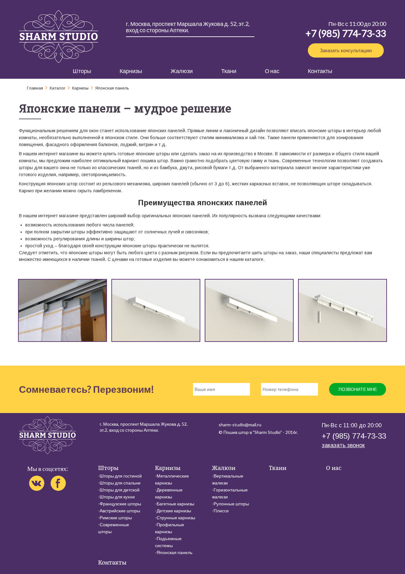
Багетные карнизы (175, 503)
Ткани (228, 70)
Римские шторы (116, 517)
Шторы (82, 70)
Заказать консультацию (346, 50)
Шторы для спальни (120, 482)
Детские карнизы (174, 510)
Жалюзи (182, 70)
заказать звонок (343, 445)
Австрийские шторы (120, 510)
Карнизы (131, 70)
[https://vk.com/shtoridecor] (36, 483)
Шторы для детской (120, 489)
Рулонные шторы (231, 503)
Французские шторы (120, 503)
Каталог (57, 88)
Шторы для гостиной (121, 475)
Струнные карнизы (176, 517)
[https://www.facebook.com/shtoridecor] (58, 483)
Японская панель (174, 552)
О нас (272, 70)
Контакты (320, 70)
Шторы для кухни (117, 496)
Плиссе (221, 510)
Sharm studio (58, 36)
